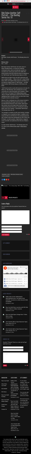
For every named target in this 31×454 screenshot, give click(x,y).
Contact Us (4, 409)
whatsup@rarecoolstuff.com (19, 1)
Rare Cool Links (15, 450)
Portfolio (27, 449)
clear (27, 234)
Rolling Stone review (21, 93)
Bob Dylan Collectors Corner (12, 20)
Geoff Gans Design (4, 405)
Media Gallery (8, 450)
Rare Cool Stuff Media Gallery (5, 400)
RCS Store (4, 391)
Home (3, 20)
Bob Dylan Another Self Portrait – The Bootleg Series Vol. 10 (16, 22)
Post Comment (5, 234)
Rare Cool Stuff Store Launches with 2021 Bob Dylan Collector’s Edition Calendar (15, 404)
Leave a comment (5, 176)
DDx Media (24, 445)
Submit (5, 365)
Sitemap (18, 452)
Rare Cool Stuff (5, 380)
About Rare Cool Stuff (4, 384)
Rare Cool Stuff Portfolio (5, 395)
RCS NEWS (4, 388)
